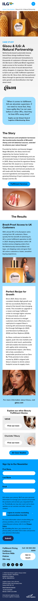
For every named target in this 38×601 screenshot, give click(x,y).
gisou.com (19, 403)
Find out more (13, 426)
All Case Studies (19, 453)
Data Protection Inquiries (9, 587)
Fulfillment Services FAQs (8, 552)
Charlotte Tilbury (12, 436)
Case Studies (11, 9)
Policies (6, 556)
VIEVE (7, 419)
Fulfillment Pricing (10, 548)
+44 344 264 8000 (7, 590)
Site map (6, 559)
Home (4, 9)
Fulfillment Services (19, 184)
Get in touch (28, 556)
